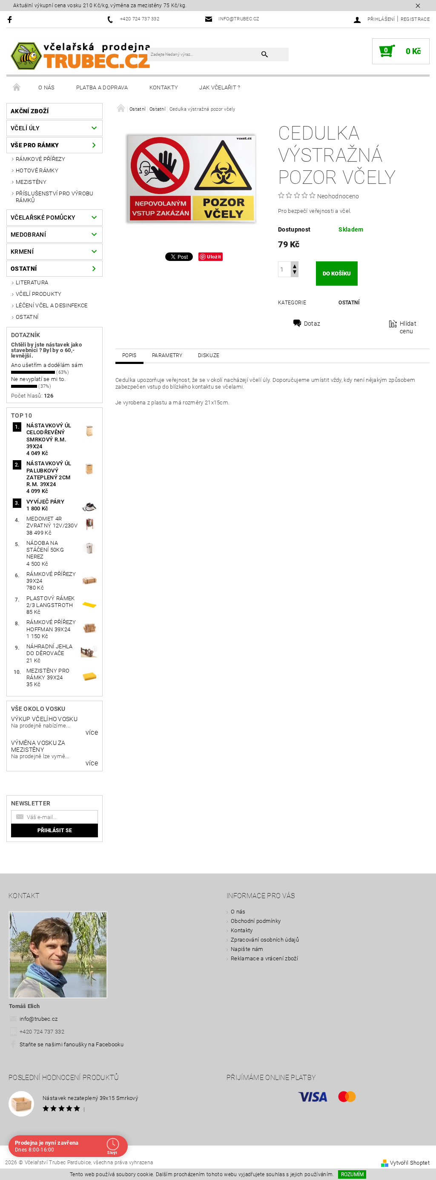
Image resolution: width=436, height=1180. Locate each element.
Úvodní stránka (17, 88)
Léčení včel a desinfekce (52, 305)
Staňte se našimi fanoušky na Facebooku (71, 1044)
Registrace (415, 19)
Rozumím (352, 1174)
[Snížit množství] (294, 273)
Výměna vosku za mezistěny (38, 746)
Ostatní (24, 268)
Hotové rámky (37, 170)
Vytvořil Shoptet (410, 1163)
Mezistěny (31, 182)
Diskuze (208, 355)
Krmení (22, 251)
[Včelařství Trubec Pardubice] (81, 55)
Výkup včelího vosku (44, 719)
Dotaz (312, 323)
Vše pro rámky (35, 145)
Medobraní (28, 234)
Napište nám (247, 949)
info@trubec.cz (39, 1019)
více (92, 732)
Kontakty (163, 87)
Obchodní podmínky (256, 921)
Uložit (214, 256)
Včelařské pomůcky (43, 217)
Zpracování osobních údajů (265, 940)
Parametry (167, 355)
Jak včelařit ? (219, 87)
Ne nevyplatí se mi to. (38, 379)
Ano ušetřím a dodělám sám (47, 365)
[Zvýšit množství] (294, 265)
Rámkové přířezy (41, 159)
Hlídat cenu (408, 327)
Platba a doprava (102, 87)
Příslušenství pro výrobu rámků (55, 196)
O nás (46, 87)
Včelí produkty (38, 294)
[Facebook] (10, 19)
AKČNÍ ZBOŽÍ (30, 111)
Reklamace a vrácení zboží (264, 958)
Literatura (32, 282)
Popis (129, 355)
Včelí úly (25, 128)
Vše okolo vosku (38, 708)
